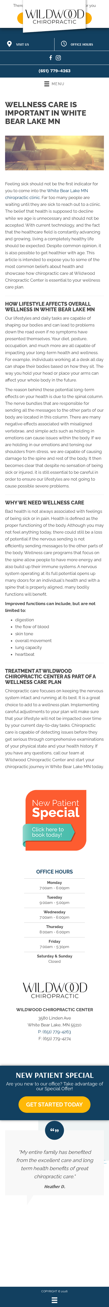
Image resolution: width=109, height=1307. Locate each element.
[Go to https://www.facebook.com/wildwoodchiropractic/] (50, 58)
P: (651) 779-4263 (54, 1031)
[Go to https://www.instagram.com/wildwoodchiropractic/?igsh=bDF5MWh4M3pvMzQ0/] (58, 58)
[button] (54, 1104)
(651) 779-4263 (54, 70)
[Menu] (54, 1300)
